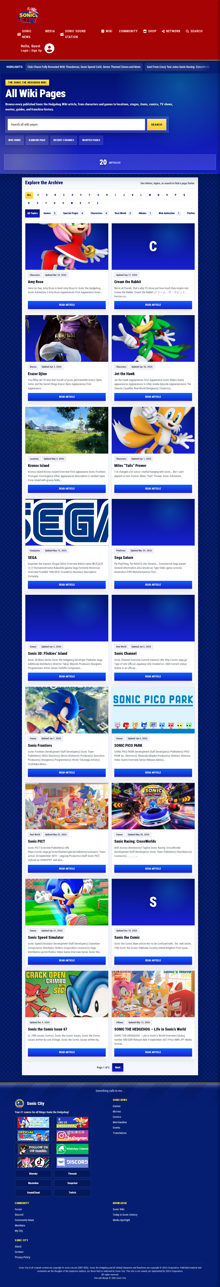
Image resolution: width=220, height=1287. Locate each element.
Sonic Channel (125, 653)
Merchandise (120, 1122)
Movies (117, 1111)
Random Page (37, 140)
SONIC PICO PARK (128, 745)
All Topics (32, 213)
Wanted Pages (91, 140)
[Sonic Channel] (153, 618)
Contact (19, 1251)
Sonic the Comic (127, 937)
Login (25, 50)
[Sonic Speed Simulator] (66, 902)
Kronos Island (38, 465)
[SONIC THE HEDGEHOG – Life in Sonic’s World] (153, 994)
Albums (145, 213)
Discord (19, 1214)
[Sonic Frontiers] (66, 710)
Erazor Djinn (37, 373)
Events (116, 1127)
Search (156, 124)
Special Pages (73, 213)
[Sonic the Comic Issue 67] (66, 994)
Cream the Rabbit (127, 281)
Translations (120, 1133)
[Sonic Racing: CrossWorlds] (153, 806)
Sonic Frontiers (40, 745)
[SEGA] (66, 522)
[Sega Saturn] (153, 522)
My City (19, 1230)
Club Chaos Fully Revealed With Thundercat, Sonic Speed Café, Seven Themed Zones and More (84, 67)
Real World (123, 213)
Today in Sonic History (125, 1214)
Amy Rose (35, 281)
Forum (18, 1209)
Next (117, 1067)
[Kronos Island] (66, 430)
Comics (117, 1116)
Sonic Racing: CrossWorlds (135, 841)
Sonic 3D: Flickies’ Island (47, 653)
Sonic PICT (36, 841)
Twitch (72, 1192)
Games (49, 213)
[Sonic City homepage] (28, 17)
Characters (99, 213)
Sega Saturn (123, 557)
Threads (72, 1173)
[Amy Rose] (66, 246)
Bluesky (33, 1173)
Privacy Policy (22, 1257)
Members (20, 1225)
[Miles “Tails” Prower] (153, 430)
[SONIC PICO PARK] (153, 710)
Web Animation (169, 213)
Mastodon (33, 1183)
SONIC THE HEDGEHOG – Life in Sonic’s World (150, 1029)
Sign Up (36, 50)
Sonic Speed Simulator (46, 937)
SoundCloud (33, 1192)
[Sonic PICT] (66, 806)
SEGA (32, 557)
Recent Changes (63, 140)
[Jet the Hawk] (153, 338)
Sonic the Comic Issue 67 (47, 1029)
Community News (24, 1220)
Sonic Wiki (118, 1209)
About (18, 1246)
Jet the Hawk (124, 373)
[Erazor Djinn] (66, 338)
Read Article (67, 304)
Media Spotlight (121, 1220)
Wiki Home (14, 140)
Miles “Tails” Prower (130, 465)
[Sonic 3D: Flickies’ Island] (66, 618)
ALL (29, 194)
